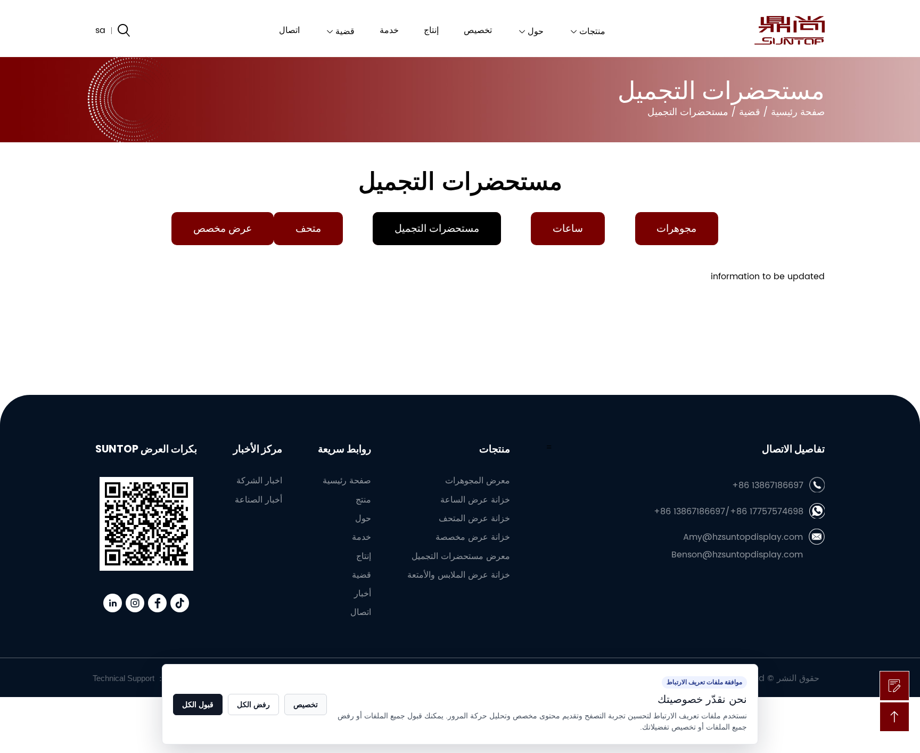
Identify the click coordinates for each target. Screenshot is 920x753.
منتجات (592, 31)
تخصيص (478, 30)
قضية (345, 31)
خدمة (389, 30)
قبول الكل (197, 704)
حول (536, 31)
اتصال (289, 30)
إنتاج (431, 30)
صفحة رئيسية (798, 112)
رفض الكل (253, 704)
